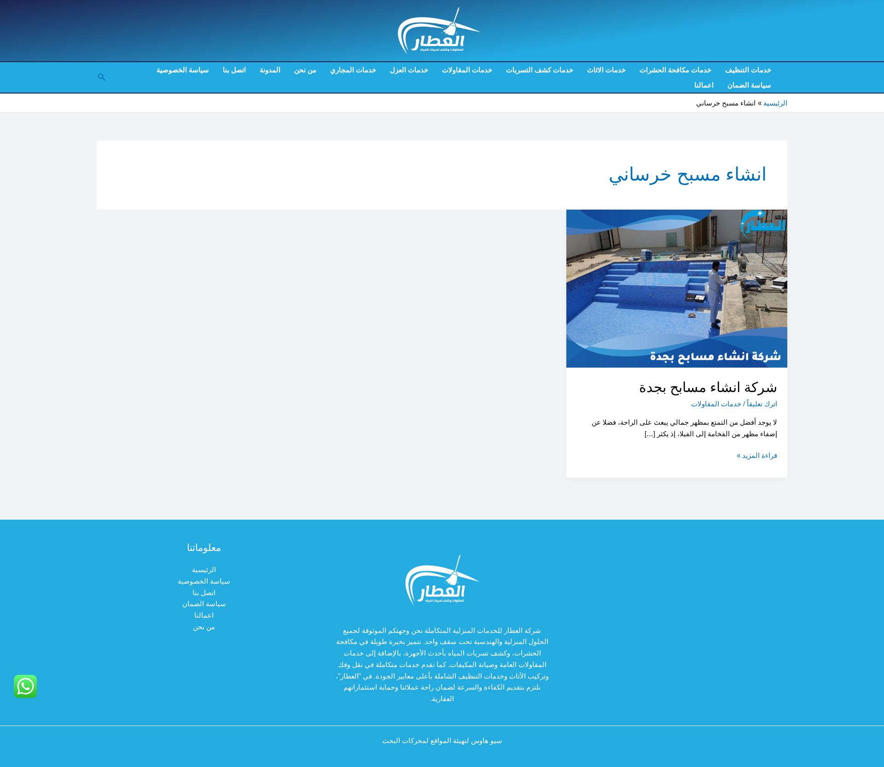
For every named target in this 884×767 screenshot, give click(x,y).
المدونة (270, 70)
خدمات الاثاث (606, 70)
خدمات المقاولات (467, 70)
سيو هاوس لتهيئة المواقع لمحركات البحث (442, 740)
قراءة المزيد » (757, 456)
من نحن (305, 70)
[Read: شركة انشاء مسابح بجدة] (676, 288)
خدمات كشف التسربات (539, 70)
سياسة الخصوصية (183, 70)
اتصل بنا (234, 70)
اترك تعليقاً (762, 404)
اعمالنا (704, 85)
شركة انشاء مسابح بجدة (708, 387)
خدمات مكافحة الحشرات (675, 70)
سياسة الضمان (749, 85)
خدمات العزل (409, 70)
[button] (101, 77)
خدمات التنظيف (748, 70)
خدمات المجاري (353, 70)
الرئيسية (204, 570)
